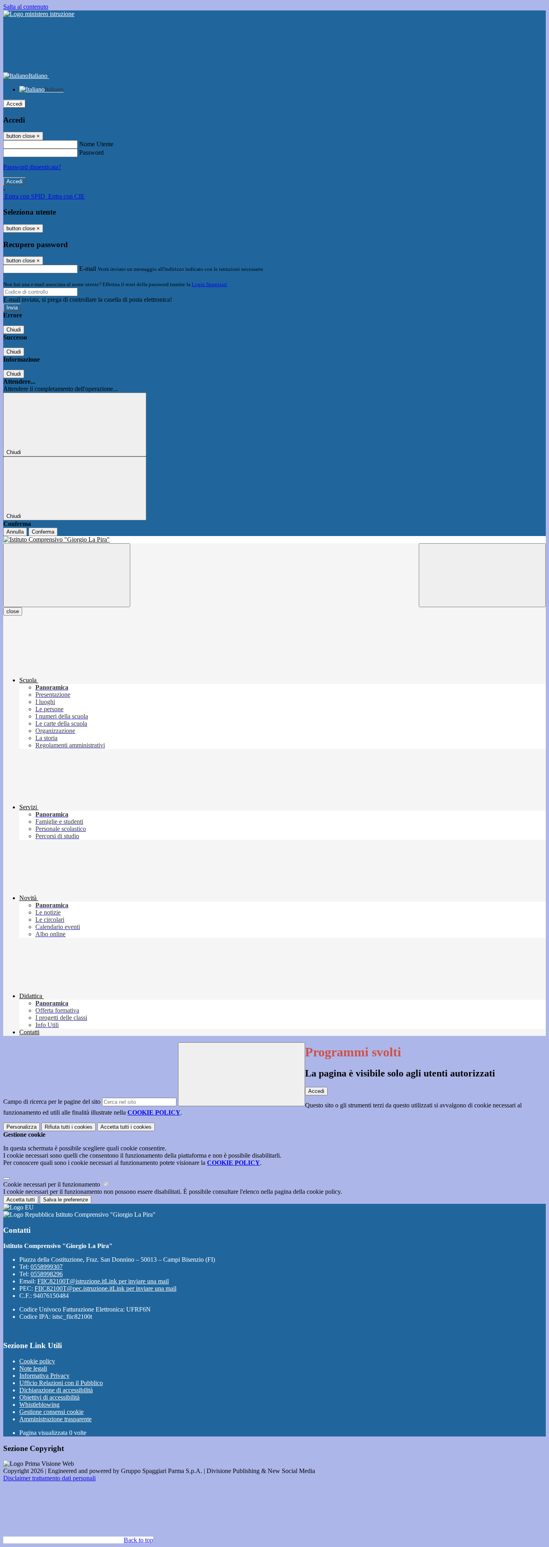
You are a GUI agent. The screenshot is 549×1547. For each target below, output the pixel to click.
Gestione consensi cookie (51, 1411)
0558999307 (47, 1266)
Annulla (15, 532)
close (12, 611)
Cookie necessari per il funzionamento (52, 1184)
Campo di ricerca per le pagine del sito (51, 1101)
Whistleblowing (39, 1404)
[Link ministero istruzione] (38, 13)
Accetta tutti (126, 1127)
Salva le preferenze (65, 1200)
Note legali (33, 1368)
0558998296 (47, 1274)
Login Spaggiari (209, 284)
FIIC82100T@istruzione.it (103, 1281)
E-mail (87, 268)
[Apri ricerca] (482, 575)
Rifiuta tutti (68, 1127)
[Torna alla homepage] (274, 539)
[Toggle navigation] (66, 575)
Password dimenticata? (32, 167)
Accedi (14, 104)
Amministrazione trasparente (55, 1419)
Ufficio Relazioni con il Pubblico (61, 1382)
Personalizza (21, 1127)
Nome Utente (96, 144)
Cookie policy (37, 1361)
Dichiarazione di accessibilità (56, 1390)
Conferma (43, 532)
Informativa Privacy (44, 1375)
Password (91, 152)
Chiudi (13, 330)
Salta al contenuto (25, 6)
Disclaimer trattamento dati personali (49, 1478)
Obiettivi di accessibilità (49, 1397)
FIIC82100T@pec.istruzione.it (105, 1288)
